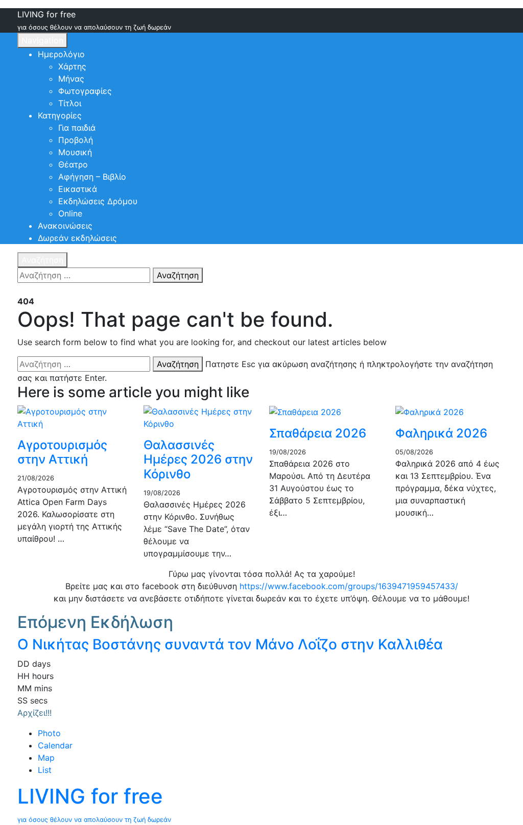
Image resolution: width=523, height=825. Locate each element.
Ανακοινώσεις (65, 226)
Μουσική (75, 152)
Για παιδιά (77, 128)
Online (70, 213)
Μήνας (71, 79)
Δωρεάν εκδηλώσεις (77, 238)
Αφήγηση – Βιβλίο (92, 177)
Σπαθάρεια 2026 (317, 433)
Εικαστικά (77, 189)
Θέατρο (73, 164)
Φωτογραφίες (85, 91)
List (45, 770)
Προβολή (75, 140)
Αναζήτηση (42, 260)
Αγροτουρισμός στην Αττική (62, 452)
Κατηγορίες (60, 115)
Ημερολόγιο (61, 54)
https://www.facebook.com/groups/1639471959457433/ (349, 586)
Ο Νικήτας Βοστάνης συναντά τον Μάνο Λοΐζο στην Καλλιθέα (230, 644)
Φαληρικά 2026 (441, 433)
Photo (49, 733)
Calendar (55, 745)
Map (46, 758)
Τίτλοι (69, 103)
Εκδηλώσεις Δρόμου (97, 201)
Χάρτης (72, 66)
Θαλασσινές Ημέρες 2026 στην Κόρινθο (198, 460)
